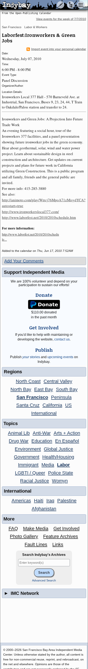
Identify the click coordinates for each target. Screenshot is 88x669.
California (52, 405)
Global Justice (58, 449)
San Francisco (11, 27)
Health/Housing (58, 457)
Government (26, 457)
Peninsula (61, 397)
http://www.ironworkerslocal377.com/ (30, 211)
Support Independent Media (34, 272)
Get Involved (66, 528)
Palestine (66, 500)
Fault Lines (36, 544)
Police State (60, 473)
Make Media (35, 528)
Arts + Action (67, 433)
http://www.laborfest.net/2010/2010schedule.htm (39, 217)
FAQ (13, 528)
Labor (63, 464)
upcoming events (60, 357)
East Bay (43, 389)
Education (41, 441)
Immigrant (28, 464)
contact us (62, 339)
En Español (67, 441)
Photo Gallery (24, 536)
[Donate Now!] (44, 304)
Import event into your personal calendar (58, 49)
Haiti (38, 500)
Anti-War (42, 433)
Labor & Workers (35, 27)
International (44, 413)
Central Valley (58, 381)
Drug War (18, 441)
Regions (13, 371)
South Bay (67, 389)
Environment (28, 449)
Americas (21, 500)
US (68, 405)
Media (47, 464)
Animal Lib (19, 433)
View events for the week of (61, 19)
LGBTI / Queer (30, 473)
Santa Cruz (28, 405)
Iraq (50, 500)
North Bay (20, 389)
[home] (40, 5)
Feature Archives (60, 536)
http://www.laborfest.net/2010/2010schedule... (30, 237)
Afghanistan (44, 508)
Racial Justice (34, 480)
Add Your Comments (24, 261)
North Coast (28, 381)
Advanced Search (44, 580)
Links (57, 544)
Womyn (60, 480)
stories (31, 357)
